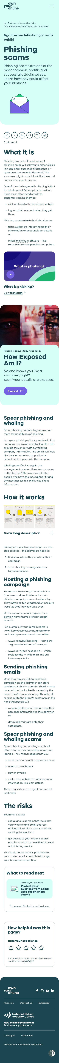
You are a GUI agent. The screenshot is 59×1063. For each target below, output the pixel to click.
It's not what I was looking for (30, 976)
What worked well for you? (24, 956)
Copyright (9, 1035)
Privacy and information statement (23, 1044)
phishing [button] (37, 434)
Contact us (26, 1003)
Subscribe (44, 1003)
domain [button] (8, 617)
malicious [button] (22, 241)
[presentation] (11, 6)
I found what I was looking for (30, 973)
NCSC (27, 961)
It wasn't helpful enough (28, 966)
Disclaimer (27, 1035)
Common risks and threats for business (26, 26)
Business (12, 23)
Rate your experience (23, 940)
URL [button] (28, 679)
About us (9, 1003)
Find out (13, 391)
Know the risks (28, 23)
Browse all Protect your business (29, 906)
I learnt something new (28, 963)
